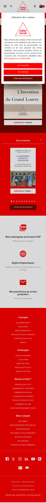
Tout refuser (23, 72)
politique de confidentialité (19, 58)
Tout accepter (23, 65)
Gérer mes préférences (23, 78)
